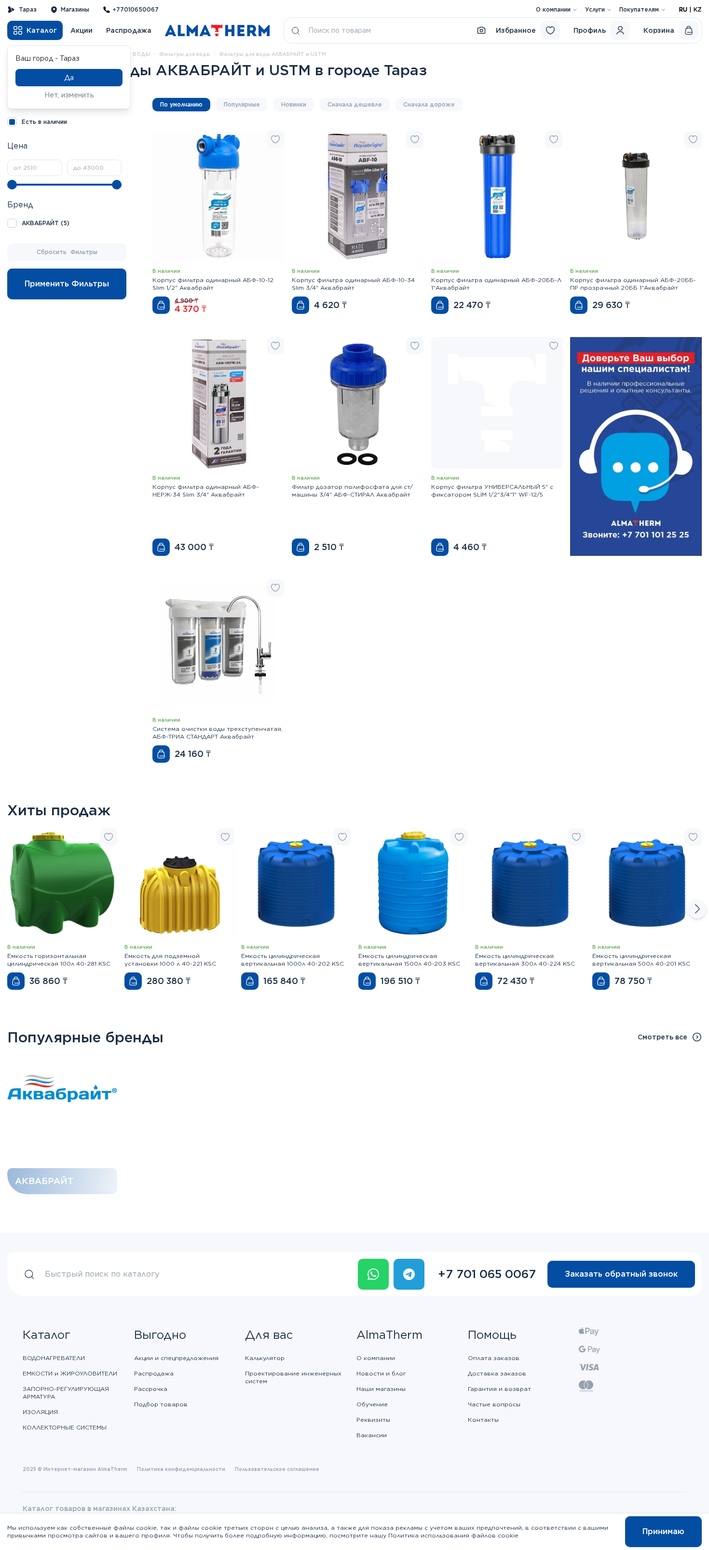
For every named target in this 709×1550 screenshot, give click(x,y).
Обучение (372, 1404)
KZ (698, 9)
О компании (553, 9)
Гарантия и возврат (499, 1388)
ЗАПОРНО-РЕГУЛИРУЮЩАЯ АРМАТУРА (66, 1392)
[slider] (12, 184)
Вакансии (371, 1435)
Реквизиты (373, 1419)
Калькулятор (265, 1357)
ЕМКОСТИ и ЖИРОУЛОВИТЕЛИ (70, 1373)
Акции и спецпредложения (176, 1357)
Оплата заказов (493, 1357)
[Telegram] (409, 1274)
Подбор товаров (161, 1404)
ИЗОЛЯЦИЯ (40, 1411)
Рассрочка (150, 1388)
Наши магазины (381, 1388)
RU (683, 9)
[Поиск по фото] (481, 30)
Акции (81, 30)
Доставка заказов (497, 1373)
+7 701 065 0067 (487, 1274)
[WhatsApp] (373, 1274)
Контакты (483, 1419)
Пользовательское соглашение (277, 1469)
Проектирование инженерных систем (293, 1377)
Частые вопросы (494, 1404)
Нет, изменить (69, 95)
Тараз (28, 9)
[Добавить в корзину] (161, 305)
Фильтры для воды (184, 54)
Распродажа (128, 30)
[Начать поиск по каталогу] (295, 30)
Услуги (595, 9)
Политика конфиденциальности (181, 1469)
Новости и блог (381, 1373)
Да (69, 77)
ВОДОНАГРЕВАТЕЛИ (54, 1357)
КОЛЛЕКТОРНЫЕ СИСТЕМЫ (65, 1427)
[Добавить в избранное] (275, 139)
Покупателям (639, 9)
